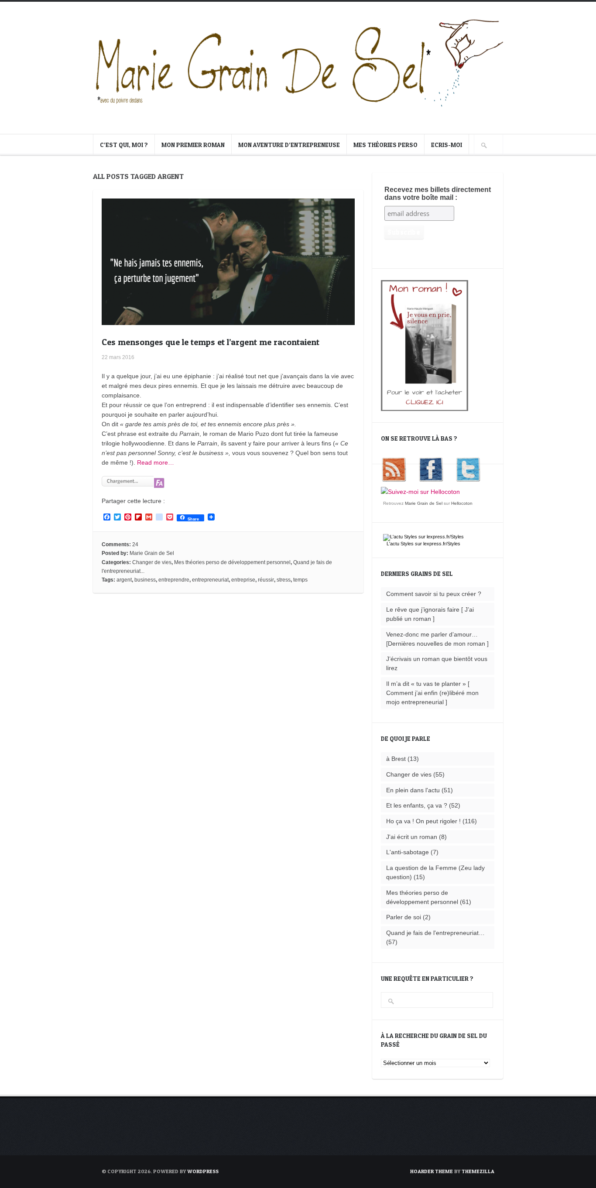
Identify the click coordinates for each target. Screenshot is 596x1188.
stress (284, 580)
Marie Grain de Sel (152, 553)
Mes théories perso (385, 144)
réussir (266, 580)
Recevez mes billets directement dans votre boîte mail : (437, 193)
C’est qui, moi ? (124, 144)
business (145, 580)
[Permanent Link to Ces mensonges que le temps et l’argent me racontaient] (228, 320)
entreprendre (173, 580)
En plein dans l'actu (413, 790)
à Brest (396, 758)
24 (135, 544)
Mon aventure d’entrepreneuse (289, 144)
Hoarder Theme (431, 1171)
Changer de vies (151, 562)
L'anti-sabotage (407, 852)
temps (300, 580)
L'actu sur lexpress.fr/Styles (423, 543)
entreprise (243, 580)
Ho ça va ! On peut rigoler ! (423, 821)
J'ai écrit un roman (411, 836)
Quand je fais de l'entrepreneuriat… (435, 932)
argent (124, 580)
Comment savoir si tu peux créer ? (433, 593)
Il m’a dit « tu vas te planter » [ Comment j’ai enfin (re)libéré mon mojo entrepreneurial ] (432, 692)
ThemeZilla (478, 1171)
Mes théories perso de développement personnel (232, 562)
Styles (407, 543)
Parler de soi (403, 917)
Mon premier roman (193, 144)
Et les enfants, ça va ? (416, 805)
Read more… (155, 462)
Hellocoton (462, 503)
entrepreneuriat (210, 580)
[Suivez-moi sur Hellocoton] (420, 491)
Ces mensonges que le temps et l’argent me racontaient (210, 342)
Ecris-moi (446, 144)
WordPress (203, 1171)
